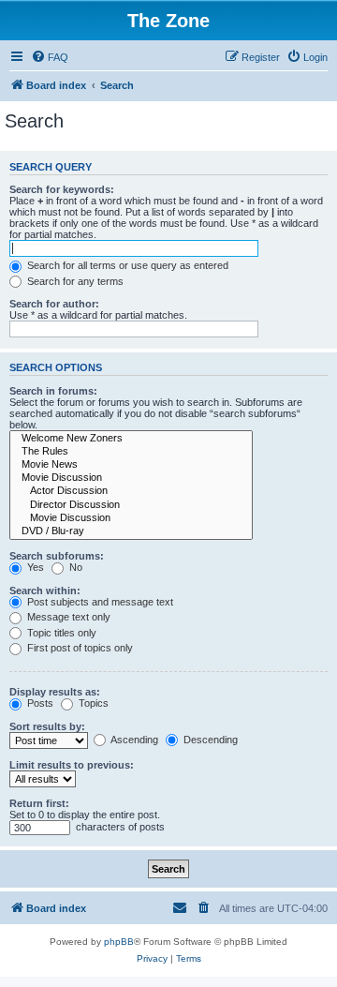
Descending (209, 739)
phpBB (119, 941)
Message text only (67, 616)
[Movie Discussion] (131, 478)
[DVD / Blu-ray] (131, 531)
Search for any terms (74, 281)
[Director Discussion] (131, 505)
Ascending (133, 739)
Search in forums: (53, 390)
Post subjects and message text (98, 601)
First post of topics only (78, 647)
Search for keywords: (61, 189)
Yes (34, 567)
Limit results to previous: (71, 764)
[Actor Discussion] (131, 491)
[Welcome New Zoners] (131, 438)
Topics (92, 703)
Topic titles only (60, 632)
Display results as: (54, 691)
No (74, 567)
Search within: (45, 590)
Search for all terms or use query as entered (126, 265)
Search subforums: (56, 555)
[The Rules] (131, 451)
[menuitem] (49, 57)
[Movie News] (131, 464)
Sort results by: (47, 726)
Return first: (39, 803)
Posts (38, 703)
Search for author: (54, 303)
